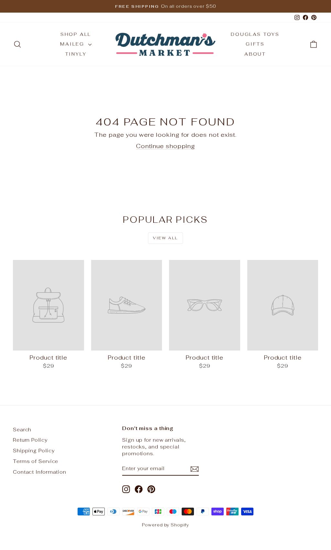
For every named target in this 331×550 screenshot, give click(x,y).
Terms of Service (35, 461)
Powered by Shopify (165, 525)
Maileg (73, 44)
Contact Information (39, 472)
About (255, 54)
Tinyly (76, 54)
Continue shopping (165, 146)
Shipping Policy (34, 451)
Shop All (75, 34)
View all (165, 238)
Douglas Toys (255, 34)
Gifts (255, 44)
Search (22, 429)
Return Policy (30, 440)
